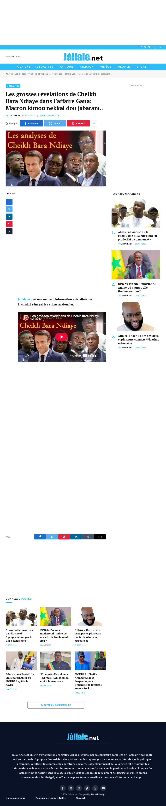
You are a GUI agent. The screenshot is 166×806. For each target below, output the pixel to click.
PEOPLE (124, 66)
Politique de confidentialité (51, 797)
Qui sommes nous (16, 797)
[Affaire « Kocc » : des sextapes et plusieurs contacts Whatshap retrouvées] (90, 616)
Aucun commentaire (49, 116)
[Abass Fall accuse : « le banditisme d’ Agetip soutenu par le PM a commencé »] (21, 616)
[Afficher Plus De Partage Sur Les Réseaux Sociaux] (94, 123)
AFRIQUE (66, 66)
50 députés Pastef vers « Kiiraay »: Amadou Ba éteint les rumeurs (54, 678)
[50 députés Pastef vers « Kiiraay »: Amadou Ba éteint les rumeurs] (55, 660)
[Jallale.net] (83, 56)
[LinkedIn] (9, 217)
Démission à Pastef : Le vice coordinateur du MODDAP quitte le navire (20, 680)
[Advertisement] (83, 22)
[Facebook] (9, 202)
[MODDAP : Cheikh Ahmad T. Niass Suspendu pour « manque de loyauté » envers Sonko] (90, 660)
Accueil (9, 74)
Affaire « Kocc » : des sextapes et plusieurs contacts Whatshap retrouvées (88, 635)
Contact (80, 797)
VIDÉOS (106, 66)
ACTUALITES (44, 66)
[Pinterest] (9, 224)
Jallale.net (16, 116)
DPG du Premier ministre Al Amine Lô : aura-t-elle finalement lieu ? (54, 635)
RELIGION (86, 66)
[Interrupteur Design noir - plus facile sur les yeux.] (155, 47)
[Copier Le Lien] (9, 231)
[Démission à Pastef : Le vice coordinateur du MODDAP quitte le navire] (21, 660)
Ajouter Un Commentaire (56, 705)
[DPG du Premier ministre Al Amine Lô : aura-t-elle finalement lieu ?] (55, 616)
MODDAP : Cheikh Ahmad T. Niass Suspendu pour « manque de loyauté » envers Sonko (88, 681)
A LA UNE (24, 66)
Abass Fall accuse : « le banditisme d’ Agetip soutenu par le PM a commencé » (20, 635)
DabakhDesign (98, 794)
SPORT (141, 66)
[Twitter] (9, 209)
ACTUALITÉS (13, 86)
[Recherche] (159, 47)
